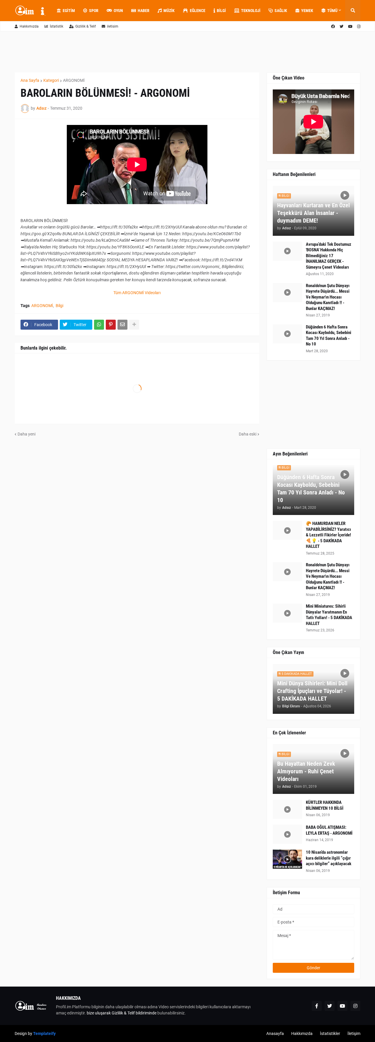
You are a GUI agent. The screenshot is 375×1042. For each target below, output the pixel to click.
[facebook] (333, 26)
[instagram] (358, 26)
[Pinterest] (111, 325)
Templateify (44, 1033)
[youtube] (350, 26)
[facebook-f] (317, 1006)
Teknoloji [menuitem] (250, 10)
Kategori (51, 80)
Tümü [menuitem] (332, 10)
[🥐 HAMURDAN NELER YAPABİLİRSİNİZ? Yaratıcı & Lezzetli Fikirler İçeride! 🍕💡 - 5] (287, 530)
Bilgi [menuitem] (221, 10)
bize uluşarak (99, 1013)
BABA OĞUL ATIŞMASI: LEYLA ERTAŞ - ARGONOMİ (329, 830)
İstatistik (56, 26)
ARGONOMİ (74, 80)
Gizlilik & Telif (85, 26)
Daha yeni (26, 434)
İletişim (353, 1033)
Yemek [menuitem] (307, 10)
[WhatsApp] (99, 325)
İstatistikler (330, 1033)
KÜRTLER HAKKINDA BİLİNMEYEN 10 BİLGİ (324, 805)
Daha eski (247, 434)
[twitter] (341, 26)
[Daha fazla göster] (134, 325)
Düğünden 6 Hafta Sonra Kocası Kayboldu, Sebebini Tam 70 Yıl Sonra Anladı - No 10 (328, 335)
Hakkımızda (29, 26)
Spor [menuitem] (93, 10)
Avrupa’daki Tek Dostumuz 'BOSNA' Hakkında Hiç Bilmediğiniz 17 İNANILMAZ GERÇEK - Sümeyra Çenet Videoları (328, 256)
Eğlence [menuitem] (197, 10)
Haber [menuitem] (143, 10)
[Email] (122, 325)
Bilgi (59, 306)
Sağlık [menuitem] (281, 10)
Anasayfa (275, 1033)
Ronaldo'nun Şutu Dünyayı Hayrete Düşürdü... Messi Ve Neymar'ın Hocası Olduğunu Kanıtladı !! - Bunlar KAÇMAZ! (328, 297)
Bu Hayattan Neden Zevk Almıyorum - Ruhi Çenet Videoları (306, 771)
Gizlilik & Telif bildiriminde (134, 1013)
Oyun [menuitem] (118, 10)
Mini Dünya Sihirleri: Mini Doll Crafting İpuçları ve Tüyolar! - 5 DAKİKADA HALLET (312, 691)
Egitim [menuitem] (69, 10)
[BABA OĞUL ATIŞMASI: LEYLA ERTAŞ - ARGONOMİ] (287, 834)
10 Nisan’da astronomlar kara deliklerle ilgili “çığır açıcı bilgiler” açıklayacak (328, 858)
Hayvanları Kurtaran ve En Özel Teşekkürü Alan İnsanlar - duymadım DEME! (313, 213)
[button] (352, 10)
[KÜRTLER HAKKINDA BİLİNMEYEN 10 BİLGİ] (287, 809)
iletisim (112, 26)
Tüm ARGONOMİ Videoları (137, 292)
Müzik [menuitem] (169, 10)
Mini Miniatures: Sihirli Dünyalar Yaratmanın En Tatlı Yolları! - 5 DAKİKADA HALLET (329, 615)
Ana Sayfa (30, 80)
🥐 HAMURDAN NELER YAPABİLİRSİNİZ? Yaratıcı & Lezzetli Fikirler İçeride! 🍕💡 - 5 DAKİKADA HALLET (328, 535)
